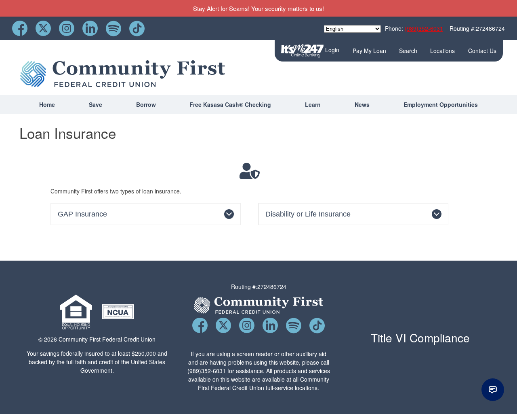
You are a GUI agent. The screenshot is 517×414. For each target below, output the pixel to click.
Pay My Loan (369, 51)
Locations (442, 51)
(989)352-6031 (424, 28)
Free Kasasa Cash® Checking (230, 104)
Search (408, 51)
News (362, 104)
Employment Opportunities (441, 104)
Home (47, 104)
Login (331, 50)
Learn (313, 104)
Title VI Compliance (420, 337)
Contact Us (482, 51)
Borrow (146, 104)
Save (95, 104)
